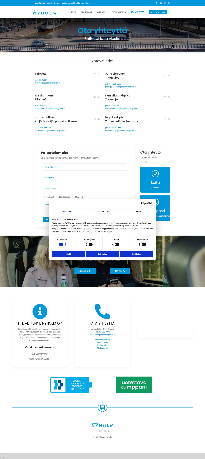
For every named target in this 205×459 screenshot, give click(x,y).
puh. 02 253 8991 (42, 80)
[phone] (169, 3)
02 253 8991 (104, 332)
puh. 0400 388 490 (43, 127)
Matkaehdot (102, 345)
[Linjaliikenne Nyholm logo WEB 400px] (44, 10)
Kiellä (68, 254)
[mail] (161, 3)
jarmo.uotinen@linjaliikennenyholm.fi (50, 130)
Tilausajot (49, 197)
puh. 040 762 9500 (113, 106)
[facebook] (156, 3)
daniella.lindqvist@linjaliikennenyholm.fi (122, 109)
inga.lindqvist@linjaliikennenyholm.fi (120, 130)
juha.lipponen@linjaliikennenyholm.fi (120, 87)
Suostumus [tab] (67, 211)
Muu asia (79, 197)
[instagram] (165, 3)
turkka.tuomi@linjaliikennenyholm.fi (50, 109)
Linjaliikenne (64, 197)
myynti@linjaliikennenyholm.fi (79, 3)
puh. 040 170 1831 (113, 127)
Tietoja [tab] (138, 211)
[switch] (89, 244)
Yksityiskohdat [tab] (102, 211)
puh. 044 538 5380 (113, 84)
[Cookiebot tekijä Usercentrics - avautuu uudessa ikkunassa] (143, 203)
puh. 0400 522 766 (43, 106)
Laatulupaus (102, 342)
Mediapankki (102, 348)
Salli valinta (102, 254)
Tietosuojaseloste (102, 339)
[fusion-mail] (95, 73)
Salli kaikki (136, 254)
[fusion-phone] (99, 73)
